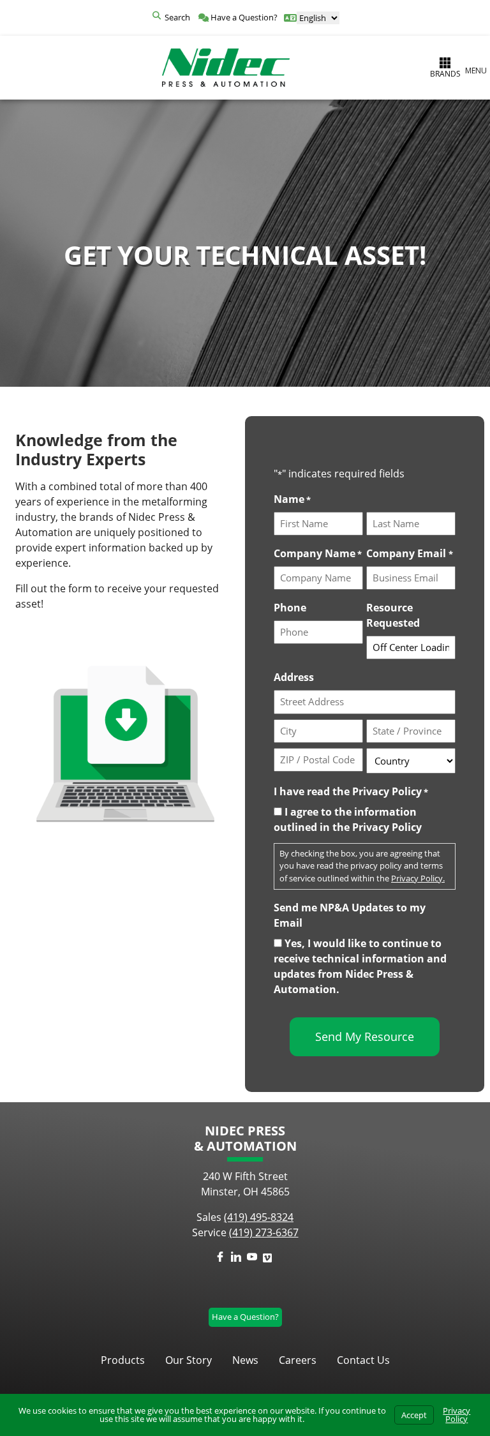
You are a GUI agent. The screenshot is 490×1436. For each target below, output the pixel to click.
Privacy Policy (456, 1415)
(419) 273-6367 (264, 1232)
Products (123, 1360)
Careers (297, 1360)
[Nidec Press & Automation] (226, 68)
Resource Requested (393, 615)
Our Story (188, 1360)
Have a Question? (243, 17)
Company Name (318, 553)
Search (177, 17)
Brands (445, 73)
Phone (290, 608)
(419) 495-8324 (258, 1217)
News (245, 1360)
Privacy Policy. (418, 878)
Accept (414, 1415)
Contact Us (363, 1360)
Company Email (409, 553)
